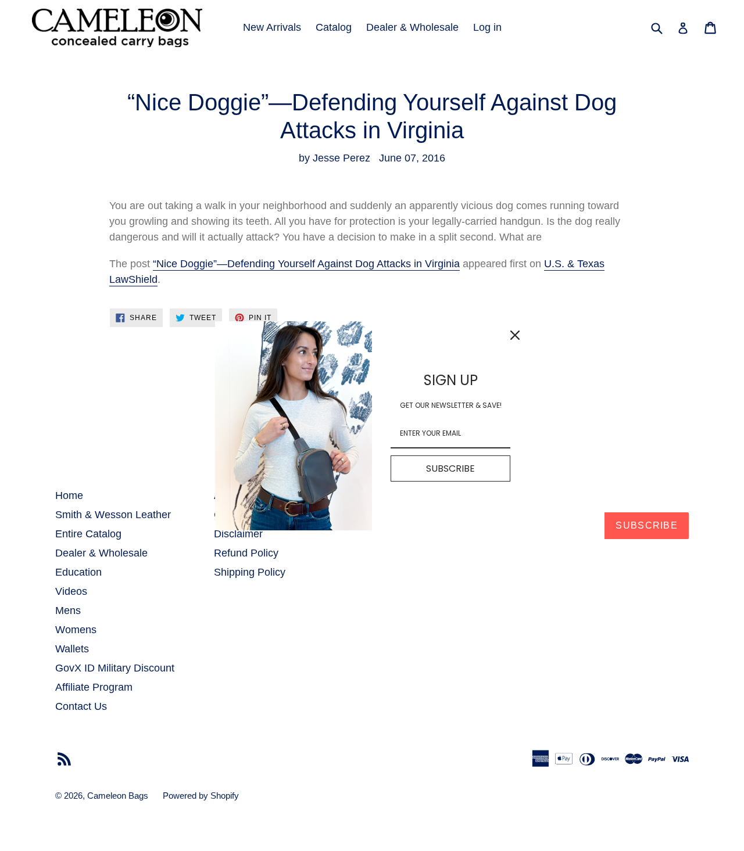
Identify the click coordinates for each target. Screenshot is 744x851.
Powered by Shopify (201, 795)
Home (69, 495)
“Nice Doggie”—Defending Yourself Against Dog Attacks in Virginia (306, 264)
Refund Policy (246, 553)
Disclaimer (238, 534)
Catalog (334, 27)
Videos (71, 591)
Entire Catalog (88, 534)
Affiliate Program (94, 687)
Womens (75, 629)
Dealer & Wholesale (412, 27)
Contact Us (81, 706)
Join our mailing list (421, 495)
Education (78, 572)
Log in (487, 27)
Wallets (72, 649)
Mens (68, 610)
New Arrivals (272, 27)
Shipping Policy (249, 572)
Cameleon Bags (117, 795)
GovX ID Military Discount (114, 668)
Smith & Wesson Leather (113, 514)
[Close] (515, 335)
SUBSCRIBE (450, 468)
